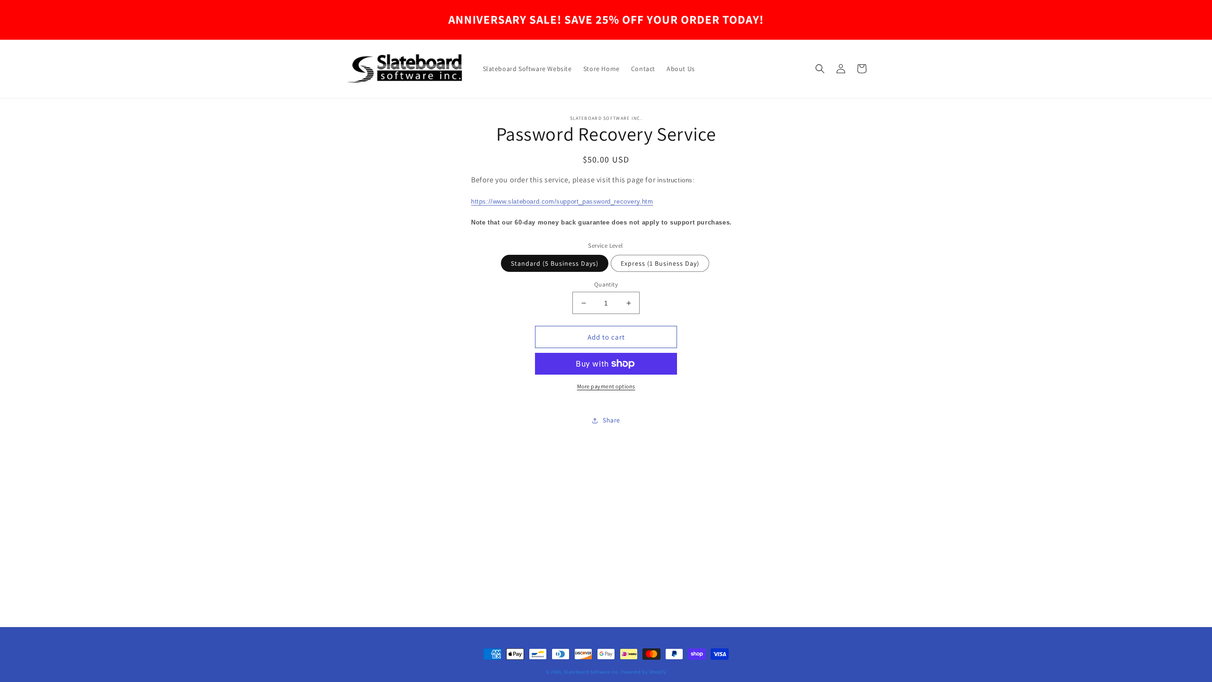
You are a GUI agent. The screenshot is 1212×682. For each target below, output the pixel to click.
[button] (820, 68)
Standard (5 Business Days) (554, 263)
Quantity (606, 284)
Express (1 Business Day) (660, 263)
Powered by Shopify (644, 672)
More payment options (606, 386)
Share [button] (611, 420)
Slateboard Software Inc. (592, 672)
